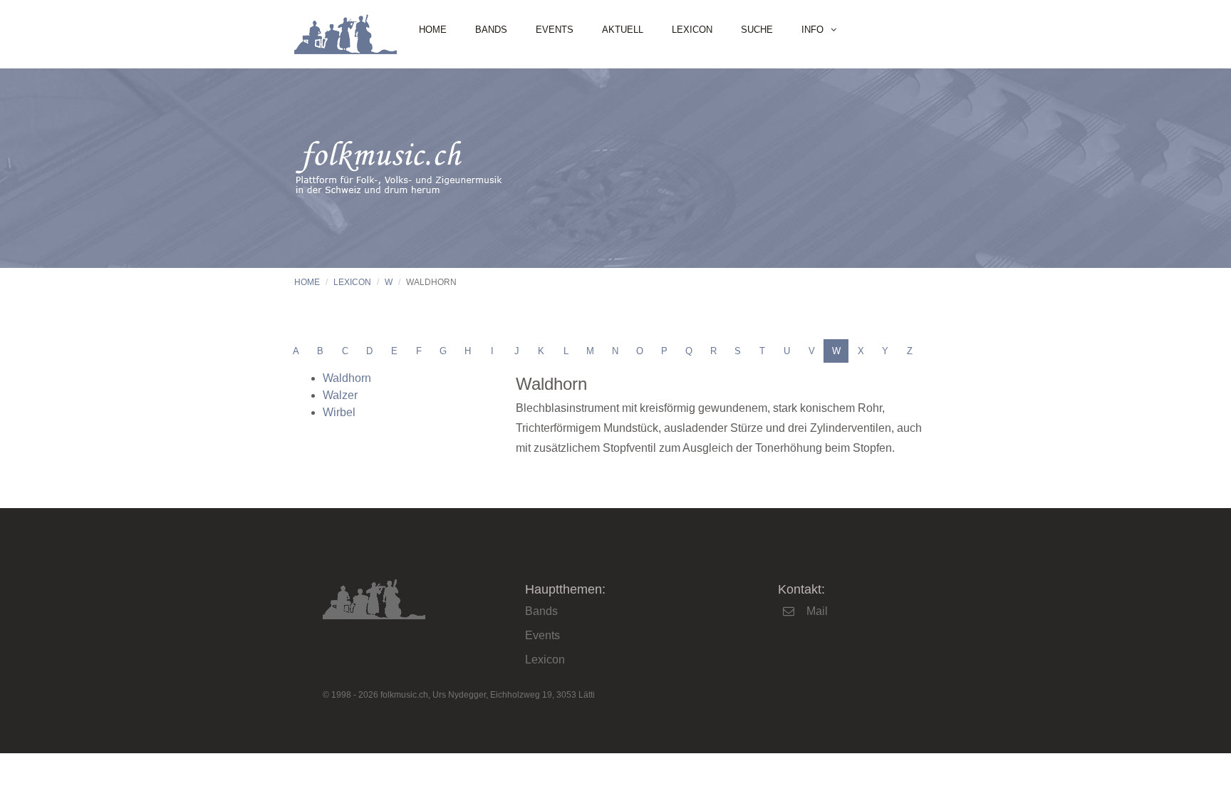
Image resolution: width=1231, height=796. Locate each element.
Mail (817, 611)
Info (812, 29)
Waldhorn (347, 378)
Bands (491, 29)
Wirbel (339, 412)
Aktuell (622, 29)
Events (554, 29)
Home (433, 29)
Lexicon (692, 29)
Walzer (340, 395)
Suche (757, 29)
